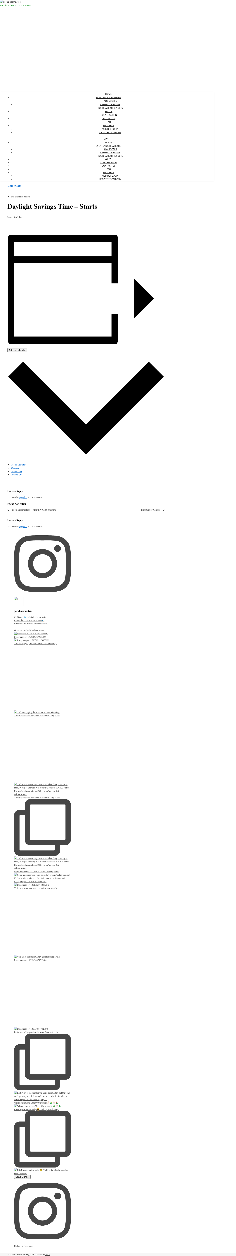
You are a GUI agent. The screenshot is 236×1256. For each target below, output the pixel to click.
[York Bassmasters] (11, 1)
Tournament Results (110, 108)
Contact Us (108, 118)
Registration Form (110, 132)
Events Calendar (110, 104)
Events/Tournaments (108, 97)
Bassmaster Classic (151, 509)
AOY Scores (110, 101)
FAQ (109, 122)
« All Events (14, 186)
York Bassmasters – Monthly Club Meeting (33, 509)
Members (108, 125)
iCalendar (15, 467)
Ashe (47, 1254)
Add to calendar (17, 350)
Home (108, 93)
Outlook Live (16, 474)
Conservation (108, 115)
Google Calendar (18, 464)
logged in (23, 497)
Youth (108, 111)
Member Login (110, 129)
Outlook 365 (16, 471)
